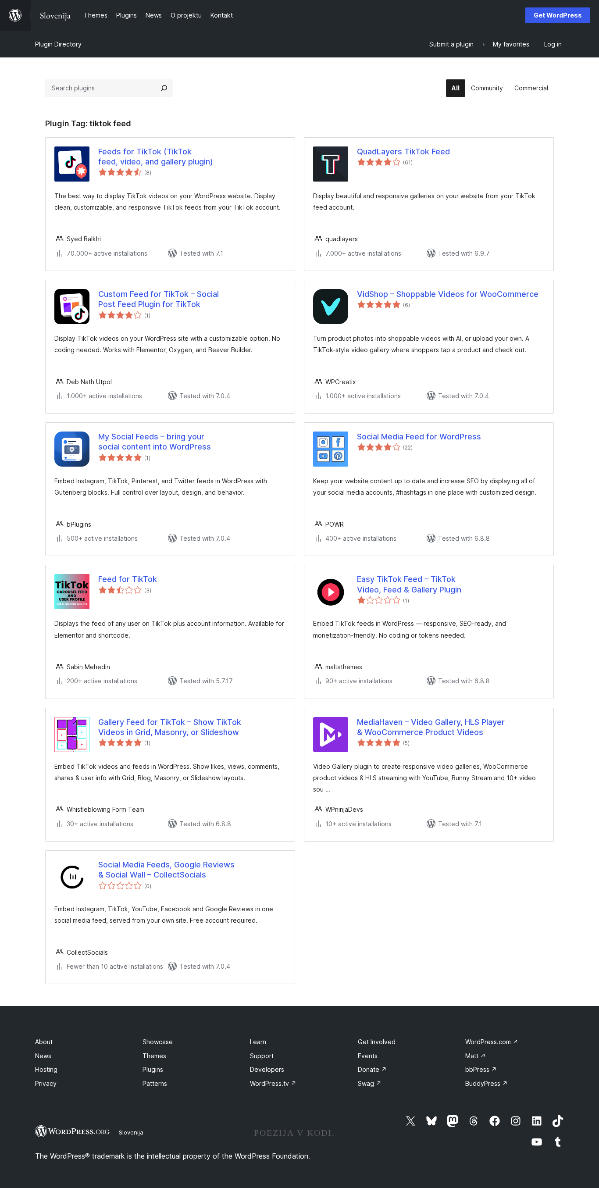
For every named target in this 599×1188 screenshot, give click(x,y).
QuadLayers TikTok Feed (403, 151)
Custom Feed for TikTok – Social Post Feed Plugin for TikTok (158, 299)
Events (368, 1056)
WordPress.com (491, 1041)
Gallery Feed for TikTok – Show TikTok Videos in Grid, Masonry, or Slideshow (169, 727)
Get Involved (377, 1041)
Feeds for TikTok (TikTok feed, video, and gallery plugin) (155, 156)
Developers (267, 1069)
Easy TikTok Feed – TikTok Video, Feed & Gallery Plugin (409, 584)
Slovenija (131, 1132)
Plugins (153, 1069)
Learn (258, 1041)
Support (262, 1056)
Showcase (158, 1041)
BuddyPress (486, 1083)
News (43, 1056)
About (44, 1041)
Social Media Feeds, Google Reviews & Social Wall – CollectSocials (166, 869)
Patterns (155, 1083)
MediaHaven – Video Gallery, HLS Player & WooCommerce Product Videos (431, 727)
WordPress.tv (273, 1083)
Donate (372, 1069)
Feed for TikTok (127, 579)
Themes (154, 1056)
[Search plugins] (164, 88)
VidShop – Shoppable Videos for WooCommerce (447, 294)
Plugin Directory (58, 44)
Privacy (46, 1083)
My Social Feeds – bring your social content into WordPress (154, 441)
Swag (370, 1083)
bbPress (481, 1069)
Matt (475, 1056)
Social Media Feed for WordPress (419, 436)
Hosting (46, 1069)
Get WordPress (558, 15)
